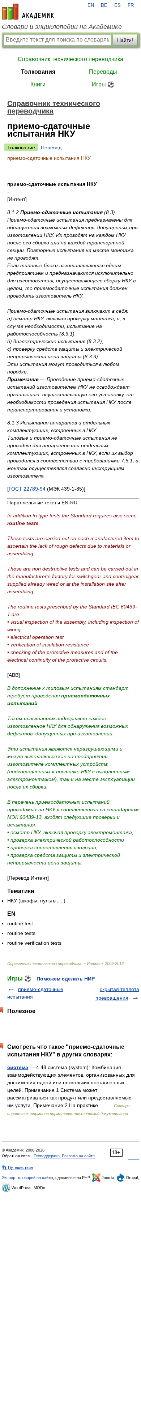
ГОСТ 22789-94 (27, 489)
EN (90, 5)
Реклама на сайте (78, 1156)
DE (104, 5)
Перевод (51, 147)
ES (117, 5)
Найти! (125, 40)
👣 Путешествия (17, 1167)
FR (131, 5)
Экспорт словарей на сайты (27, 1177)
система (17, 1067)
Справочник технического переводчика (70, 59)
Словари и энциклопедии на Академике (62, 26)
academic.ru (28, 12)
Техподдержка (47, 1156)
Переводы (103, 72)
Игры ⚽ (103, 84)
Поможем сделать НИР (66, 979)
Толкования (38, 72)
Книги (38, 84)
